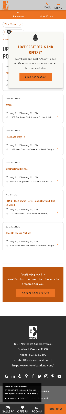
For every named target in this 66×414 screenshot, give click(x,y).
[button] (35, 293)
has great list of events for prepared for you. (33, 281)
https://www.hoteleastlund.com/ (33, 366)
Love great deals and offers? (35, 49)
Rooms (36, 412)
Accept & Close (14, 398)
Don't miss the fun (33, 274)
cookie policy (31, 393)
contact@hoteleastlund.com (32, 360)
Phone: (24, 355)
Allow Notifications (36, 77)
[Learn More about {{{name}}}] (57, 115)
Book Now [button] (55, 409)
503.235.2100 (47, 5)
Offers (22, 412)
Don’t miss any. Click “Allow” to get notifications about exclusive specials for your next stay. (35, 63)
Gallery (8, 412)
